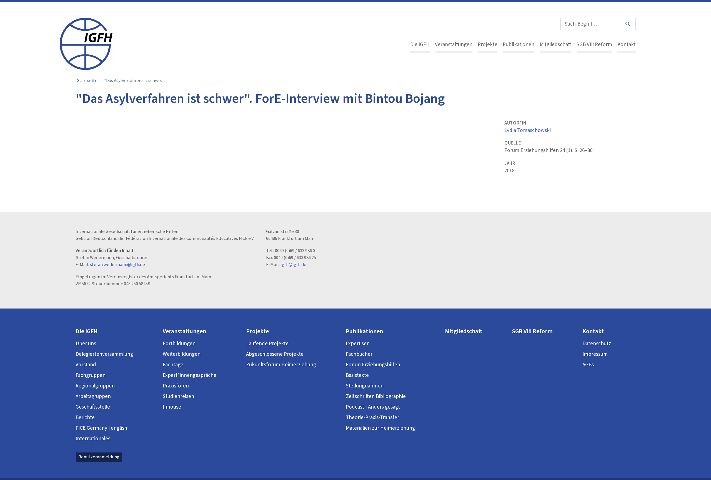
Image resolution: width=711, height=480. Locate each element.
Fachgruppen (91, 375)
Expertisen (358, 343)
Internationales (93, 438)
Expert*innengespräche (189, 375)
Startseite (87, 80)
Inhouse (172, 407)
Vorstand (86, 365)
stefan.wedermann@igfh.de (117, 264)
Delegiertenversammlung (104, 354)
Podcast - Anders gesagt (373, 407)
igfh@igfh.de (293, 264)
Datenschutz (596, 343)
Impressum (595, 354)
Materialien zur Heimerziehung (380, 428)
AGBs (588, 365)
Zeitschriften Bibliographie (376, 396)
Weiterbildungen (182, 354)
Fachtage (173, 365)
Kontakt (626, 44)
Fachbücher (359, 354)
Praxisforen (176, 386)
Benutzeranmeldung (98, 457)
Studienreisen (178, 396)
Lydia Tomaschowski (527, 130)
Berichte (85, 417)
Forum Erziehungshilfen (373, 365)
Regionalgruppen (95, 386)
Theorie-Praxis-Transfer (372, 417)
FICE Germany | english (101, 428)
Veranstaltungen (453, 44)
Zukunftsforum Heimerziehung (281, 365)
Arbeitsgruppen (93, 396)
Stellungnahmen (365, 386)
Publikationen (518, 44)
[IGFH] (86, 43)
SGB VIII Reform (594, 44)
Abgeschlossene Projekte (275, 354)
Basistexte (357, 375)
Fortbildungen (179, 343)
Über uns (86, 343)
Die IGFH (420, 44)
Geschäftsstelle (93, 407)
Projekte (487, 44)
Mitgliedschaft (555, 44)
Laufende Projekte (267, 343)
